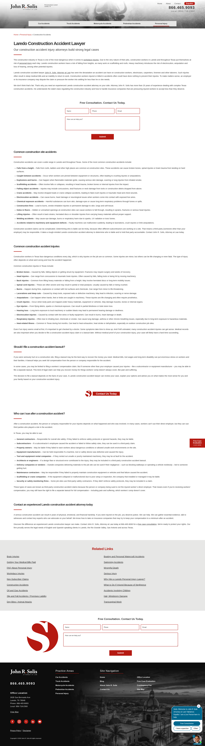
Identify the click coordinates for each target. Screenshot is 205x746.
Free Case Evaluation (146, 681)
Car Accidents (44, 23)
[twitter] (26, 721)
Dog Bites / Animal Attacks (19, 602)
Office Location (143, 677)
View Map (14, 712)
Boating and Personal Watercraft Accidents (124, 556)
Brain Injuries (13, 556)
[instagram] (19, 721)
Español (189, 3)
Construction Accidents (18, 585)
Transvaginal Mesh (113, 602)
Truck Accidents (73, 23)
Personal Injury (161, 23)
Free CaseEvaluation (197, 443)
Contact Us (105, 689)
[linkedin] (33, 721)
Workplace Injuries (15, 573)
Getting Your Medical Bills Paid (21, 562)
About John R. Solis (108, 685)
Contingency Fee (144, 685)
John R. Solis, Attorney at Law (57, 73)
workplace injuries (91, 60)
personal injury (25, 63)
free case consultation (147, 524)
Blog (102, 681)
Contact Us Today (106, 393)
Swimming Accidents (113, 562)
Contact (177, 3)
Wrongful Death (111, 568)
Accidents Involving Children (117, 590)
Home (159, 3)
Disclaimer (27, 731)
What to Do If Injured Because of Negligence (125, 585)
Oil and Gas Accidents (17, 590)
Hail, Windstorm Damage (115, 596)
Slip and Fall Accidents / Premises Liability (26, 596)
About (168, 3)
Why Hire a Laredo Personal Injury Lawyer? (124, 579)
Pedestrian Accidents (132, 23)
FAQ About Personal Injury (19, 568)
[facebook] (12, 721)
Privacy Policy (15, 731)
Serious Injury (110, 573)
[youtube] (40, 721)
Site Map (140, 689)
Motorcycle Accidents (102, 23)
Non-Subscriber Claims (18, 579)
